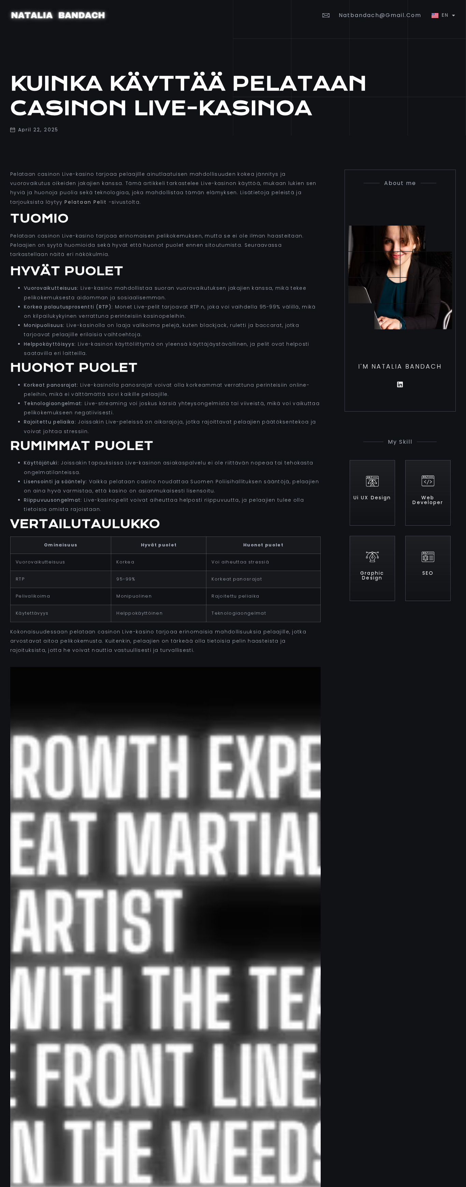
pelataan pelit (85, 202)
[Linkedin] (400, 384)
